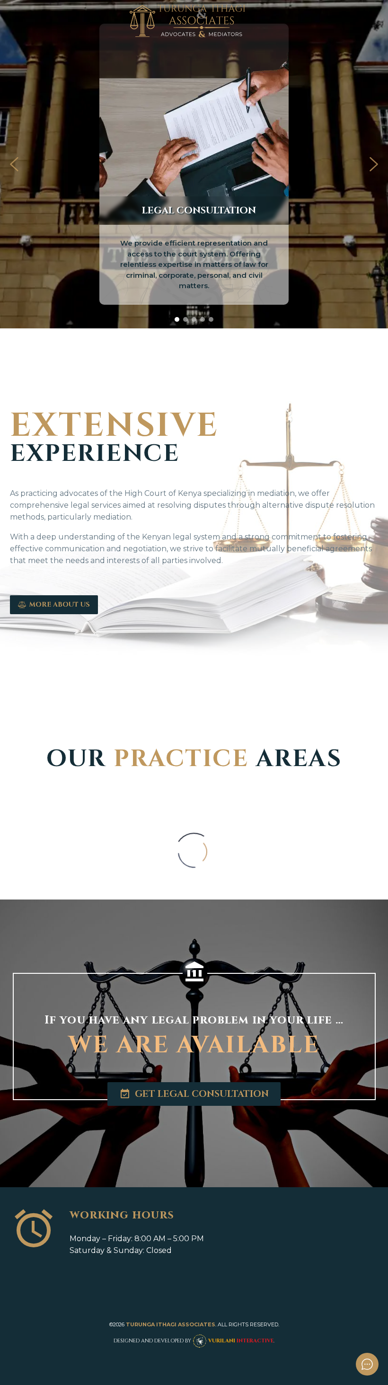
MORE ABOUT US (54, 604)
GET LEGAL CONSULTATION (194, 1094)
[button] (14, 164)
